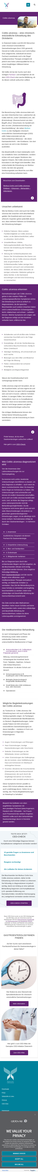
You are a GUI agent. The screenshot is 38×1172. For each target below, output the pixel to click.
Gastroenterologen (13, 575)
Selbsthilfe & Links (8, 1096)
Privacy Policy (5, 1170)
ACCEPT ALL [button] (19, 1159)
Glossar (4, 1100)
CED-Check (10, 77)
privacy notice (17, 1141)
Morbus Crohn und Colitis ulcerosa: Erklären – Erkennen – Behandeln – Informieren (17, 188)
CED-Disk (5, 1104)
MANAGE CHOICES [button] (19, 1153)
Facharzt (12, 75)
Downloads (5, 1089)
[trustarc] (33, 1170)
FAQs (3, 1093)
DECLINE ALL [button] (19, 1164)
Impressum (5, 1110)
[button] (28, 5)
